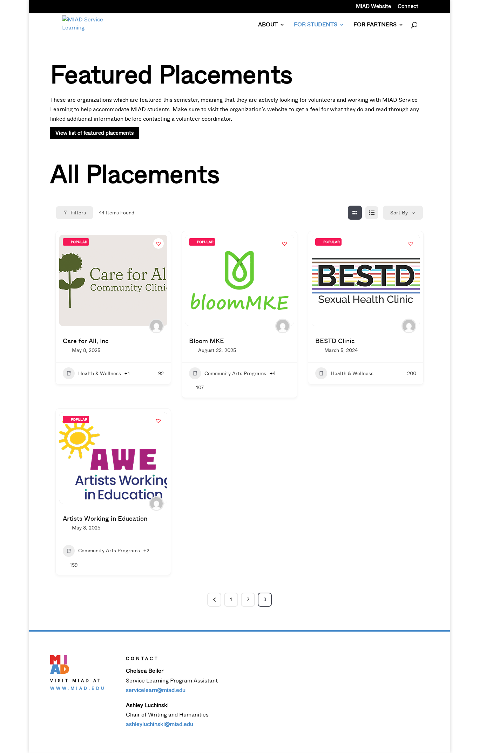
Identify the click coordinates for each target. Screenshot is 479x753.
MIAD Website (373, 7)
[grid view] (355, 213)
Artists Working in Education (105, 518)
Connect (408, 7)
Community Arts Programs (235, 373)
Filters (78, 212)
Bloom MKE (206, 341)
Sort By (399, 212)
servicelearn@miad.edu (155, 690)
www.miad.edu (78, 688)
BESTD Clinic (335, 341)
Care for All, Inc (86, 341)
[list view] (372, 213)
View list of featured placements (94, 132)
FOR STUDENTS (315, 25)
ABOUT (268, 25)
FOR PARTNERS (375, 25)
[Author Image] (156, 326)
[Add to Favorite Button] (158, 243)
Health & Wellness (99, 373)
